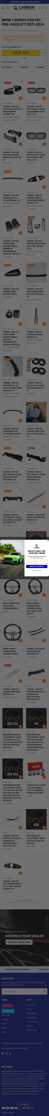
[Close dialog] (47, 541)
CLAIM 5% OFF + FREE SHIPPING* (37, 566)
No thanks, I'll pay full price (37, 570)
